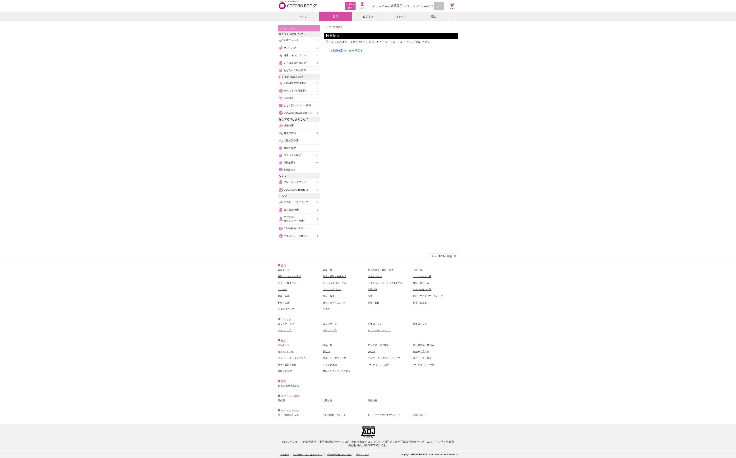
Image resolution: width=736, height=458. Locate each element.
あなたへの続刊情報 (295, 70)
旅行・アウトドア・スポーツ (428, 296)
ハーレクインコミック (379, 330)
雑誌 (433, 16)
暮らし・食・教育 (422, 358)
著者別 (281, 400)
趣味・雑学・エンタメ (334, 302)
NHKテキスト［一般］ (424, 364)
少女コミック (285, 330)
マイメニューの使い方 (296, 235)
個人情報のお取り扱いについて (307, 454)
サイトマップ (362, 454)
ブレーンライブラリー (296, 182)
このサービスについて (296, 202)
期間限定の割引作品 (295, 83)
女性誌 (371, 351)
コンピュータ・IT (422, 276)
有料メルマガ (285, 371)
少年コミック (375, 323)
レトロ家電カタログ (295, 62)
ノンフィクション (332, 289)
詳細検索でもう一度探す (347, 50)
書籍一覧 (327, 270)
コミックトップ (286, 323)
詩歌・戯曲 (374, 302)
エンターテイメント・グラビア (384, 358)
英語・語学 (283, 296)
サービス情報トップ (288, 415)
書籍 (335, 16)
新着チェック (291, 40)
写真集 (326, 309)
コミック (400, 16)
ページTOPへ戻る (441, 256)
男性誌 (326, 351)
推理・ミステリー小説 (289, 276)
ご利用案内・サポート (296, 228)
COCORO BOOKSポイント (299, 112)
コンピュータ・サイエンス (292, 358)
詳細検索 (289, 125)
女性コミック (330, 330)
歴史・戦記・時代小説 (334, 276)
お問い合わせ (420, 415)
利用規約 (284, 454)
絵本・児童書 (420, 302)
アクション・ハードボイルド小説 (385, 283)
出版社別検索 (291, 140)
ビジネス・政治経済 (378, 345)
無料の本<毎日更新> (295, 90)
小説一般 (417, 270)
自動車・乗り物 (421, 351)
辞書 (370, 296)
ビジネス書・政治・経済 (380, 270)
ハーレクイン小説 (422, 289)
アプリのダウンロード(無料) (294, 219)
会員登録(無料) (292, 209)
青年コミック (420, 323)
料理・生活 (283, 302)
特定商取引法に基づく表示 (339, 454)
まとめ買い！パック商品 (297, 105)
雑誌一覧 (327, 345)
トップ (303, 16)
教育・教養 (328, 296)
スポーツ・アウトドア (334, 358)
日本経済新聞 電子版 (288, 385)
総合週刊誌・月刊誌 (423, 345)
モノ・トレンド (286, 351)
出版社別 (327, 400)
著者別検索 (290, 133)
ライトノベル (375, 276)
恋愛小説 (372, 289)
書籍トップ (283, 270)
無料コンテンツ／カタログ (337, 371)
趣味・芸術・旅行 (287, 364)
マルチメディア (286, 309)
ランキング (290, 47)
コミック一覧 (330, 323)
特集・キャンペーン (295, 55)
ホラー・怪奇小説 (287, 283)
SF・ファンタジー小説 (335, 283)
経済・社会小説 (421, 283)
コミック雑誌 (330, 364)
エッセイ (282, 289)
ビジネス (368, 16)
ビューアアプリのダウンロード (384, 415)
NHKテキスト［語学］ (379, 364)
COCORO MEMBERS (296, 189)
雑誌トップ (283, 345)
